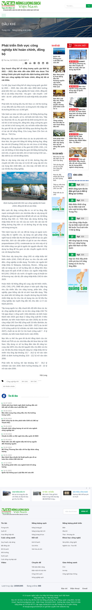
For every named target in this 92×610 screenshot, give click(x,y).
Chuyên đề (36, 562)
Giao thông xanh (69, 562)
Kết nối (35, 538)
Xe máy (64, 570)
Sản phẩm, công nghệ (80, 492)
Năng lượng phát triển (21, 30)
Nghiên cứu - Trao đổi (69, 546)
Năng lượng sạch (39, 523)
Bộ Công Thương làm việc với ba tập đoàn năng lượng (20, 450)
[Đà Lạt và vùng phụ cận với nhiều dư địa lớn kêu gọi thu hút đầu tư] (7, 495)
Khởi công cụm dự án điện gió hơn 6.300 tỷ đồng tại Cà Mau (78, 191)
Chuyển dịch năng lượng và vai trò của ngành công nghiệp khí (19, 429)
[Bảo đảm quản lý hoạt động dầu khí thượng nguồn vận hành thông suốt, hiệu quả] (59, 69)
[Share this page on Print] (30, 63)
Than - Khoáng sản (68, 534)
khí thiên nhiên (9, 386)
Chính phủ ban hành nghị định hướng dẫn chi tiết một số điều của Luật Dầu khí (19, 406)
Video (3, 562)
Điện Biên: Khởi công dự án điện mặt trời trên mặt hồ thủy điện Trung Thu (78, 208)
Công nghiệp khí (13, 381)
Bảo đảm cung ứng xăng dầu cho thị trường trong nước (19, 414)
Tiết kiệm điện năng (38, 567)
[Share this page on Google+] (34, 63)
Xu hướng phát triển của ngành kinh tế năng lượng (19, 466)
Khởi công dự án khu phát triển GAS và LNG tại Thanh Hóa (20, 421)
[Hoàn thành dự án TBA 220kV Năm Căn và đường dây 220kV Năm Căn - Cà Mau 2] (78, 127)
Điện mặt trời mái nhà (39, 570)
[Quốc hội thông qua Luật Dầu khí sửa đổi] (59, 51)
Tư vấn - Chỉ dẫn (48, 492)
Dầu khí (64, 531)
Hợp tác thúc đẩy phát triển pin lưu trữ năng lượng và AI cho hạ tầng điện (78, 262)
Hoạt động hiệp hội (7, 534)
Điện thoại (74, 588)
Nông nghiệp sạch (38, 577)
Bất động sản (5, 546)
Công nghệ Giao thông (69, 574)
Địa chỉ (64, 588)
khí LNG (25, 381)
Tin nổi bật (56, 45)
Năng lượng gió (37, 528)
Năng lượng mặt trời (38, 531)
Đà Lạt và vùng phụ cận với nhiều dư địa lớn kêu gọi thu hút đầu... (20, 496)
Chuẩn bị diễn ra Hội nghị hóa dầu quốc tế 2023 (20, 436)
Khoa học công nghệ (71, 538)
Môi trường (5, 552)
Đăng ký (84, 511)
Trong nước (5, 528)
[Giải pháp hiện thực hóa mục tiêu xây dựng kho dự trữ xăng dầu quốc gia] (59, 133)
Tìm (89, 6)
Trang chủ (6, 30)
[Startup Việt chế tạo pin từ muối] (67, 495)
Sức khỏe (35, 546)
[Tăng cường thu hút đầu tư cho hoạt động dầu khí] (59, 115)
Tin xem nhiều (58, 153)
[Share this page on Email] (25, 63)
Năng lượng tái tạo (38, 534)
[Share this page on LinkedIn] (43, 63)
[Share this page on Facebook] (47, 63)
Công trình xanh (37, 574)
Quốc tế (3, 531)
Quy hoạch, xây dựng (8, 542)
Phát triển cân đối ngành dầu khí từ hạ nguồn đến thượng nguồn (19, 443)
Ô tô (63, 567)
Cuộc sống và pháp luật (8, 559)
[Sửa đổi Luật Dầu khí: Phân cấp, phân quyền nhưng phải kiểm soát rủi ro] (59, 93)
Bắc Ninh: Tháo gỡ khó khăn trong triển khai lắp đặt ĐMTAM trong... (51, 496)
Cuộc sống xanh (8, 538)
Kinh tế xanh (36, 542)
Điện (64, 528)
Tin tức (4, 523)
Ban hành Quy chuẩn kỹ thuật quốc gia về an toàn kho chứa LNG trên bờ (19, 458)
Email (84, 588)
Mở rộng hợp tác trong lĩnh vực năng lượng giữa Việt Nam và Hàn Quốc (78, 244)
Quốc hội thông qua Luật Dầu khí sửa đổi (18, 472)
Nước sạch (4, 556)
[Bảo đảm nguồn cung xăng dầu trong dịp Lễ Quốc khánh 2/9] (78, 79)
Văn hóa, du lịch (37, 549)
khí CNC (34, 381)
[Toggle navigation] (4, 16)
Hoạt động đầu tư (18, 492)
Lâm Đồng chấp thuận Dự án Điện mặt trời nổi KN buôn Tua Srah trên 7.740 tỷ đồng (79, 226)
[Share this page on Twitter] (38, 63)
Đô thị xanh (5, 549)
